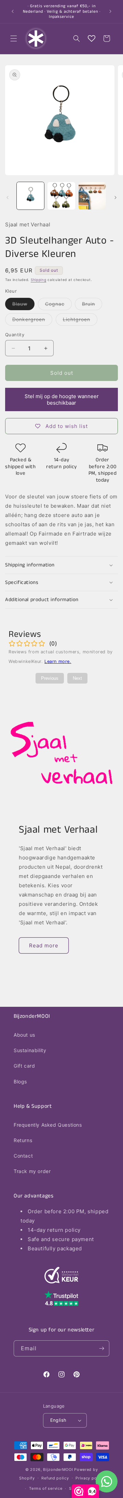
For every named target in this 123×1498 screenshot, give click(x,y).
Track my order (32, 1171)
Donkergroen (32, 321)
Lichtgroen (80, 321)
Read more (43, 945)
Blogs (20, 1081)
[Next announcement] (110, 11)
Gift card (24, 1066)
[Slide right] (115, 197)
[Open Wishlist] (91, 38)
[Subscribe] (101, 1348)
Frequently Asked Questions (48, 1125)
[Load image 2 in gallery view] (61, 196)
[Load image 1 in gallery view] (30, 196)
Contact (23, 1156)
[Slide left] (7, 197)
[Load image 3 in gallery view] (92, 196)
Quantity (14, 334)
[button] (13, 38)
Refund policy (55, 1478)
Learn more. (57, 661)
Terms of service (45, 1488)
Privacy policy (90, 1478)
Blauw (23, 305)
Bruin (92, 305)
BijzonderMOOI (58, 1469)
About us (24, 1035)
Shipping (38, 280)
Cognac (58, 305)
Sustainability (30, 1050)
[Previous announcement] (12, 11)
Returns (23, 1140)
